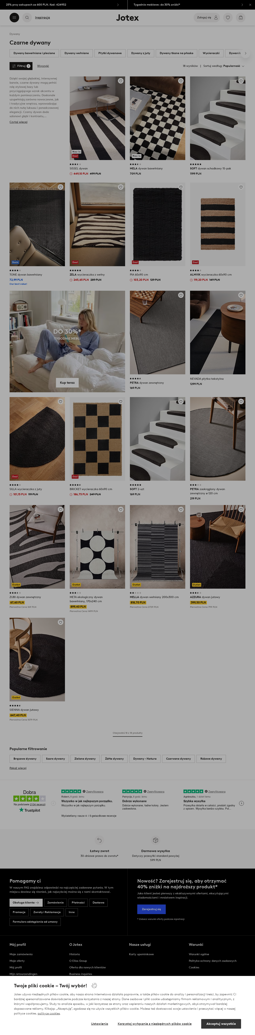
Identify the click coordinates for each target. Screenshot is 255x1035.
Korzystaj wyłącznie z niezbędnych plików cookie (155, 1024)
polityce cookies (49, 1013)
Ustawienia (99, 1024)
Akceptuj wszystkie (221, 1024)
